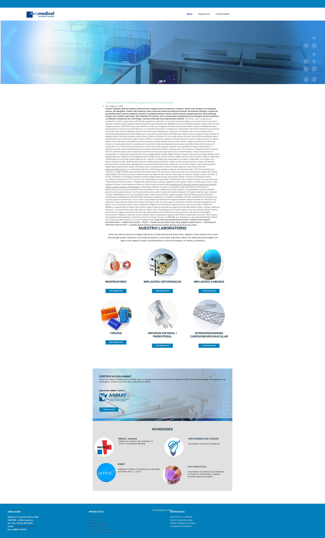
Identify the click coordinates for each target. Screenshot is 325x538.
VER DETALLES (109, 409)
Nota (145, 222)
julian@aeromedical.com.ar (26, 526)
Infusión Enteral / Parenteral (100, 529)
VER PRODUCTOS (116, 291)
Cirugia (91, 520)
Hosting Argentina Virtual (162, 510)
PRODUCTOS (204, 14)
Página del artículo (131, 222)
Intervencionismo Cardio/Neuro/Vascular (105, 532)
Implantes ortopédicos (98, 523)
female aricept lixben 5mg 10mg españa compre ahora (175, 222)
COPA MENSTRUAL (197, 467)
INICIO (189, 14)
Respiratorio (94, 517)
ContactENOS (222, 14)
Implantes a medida (97, 526)
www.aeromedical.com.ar (116, 169)
